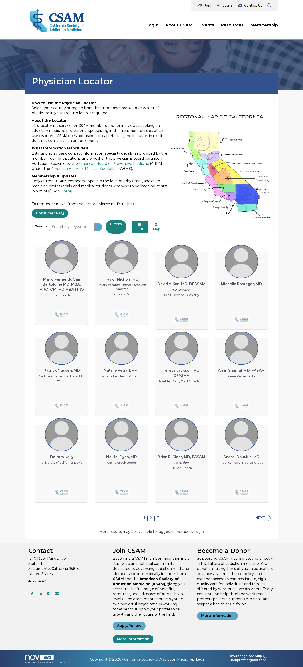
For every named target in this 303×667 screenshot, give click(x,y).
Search (41, 226)
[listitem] (62, 281)
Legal (201, 659)
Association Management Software (45, 662)
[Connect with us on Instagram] (48, 593)
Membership (264, 24)
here (67, 191)
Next (260, 518)
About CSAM (179, 24)
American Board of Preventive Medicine (114, 163)
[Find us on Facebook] (32, 593)
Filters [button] (116, 224)
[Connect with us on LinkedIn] (40, 593)
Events (206, 24)
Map (155, 229)
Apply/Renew (129, 626)
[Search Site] (269, 5)
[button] (98, 227)
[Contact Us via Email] (57, 593)
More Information (133, 639)
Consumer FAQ (50, 213)
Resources (232, 24)
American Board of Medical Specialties (84, 169)
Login (152, 24)
